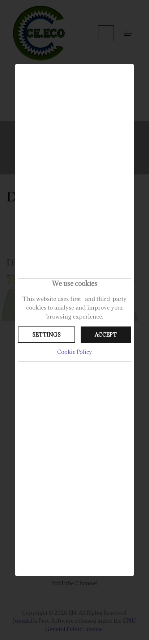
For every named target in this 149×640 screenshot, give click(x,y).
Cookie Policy (74, 351)
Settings (46, 334)
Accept (106, 334)
